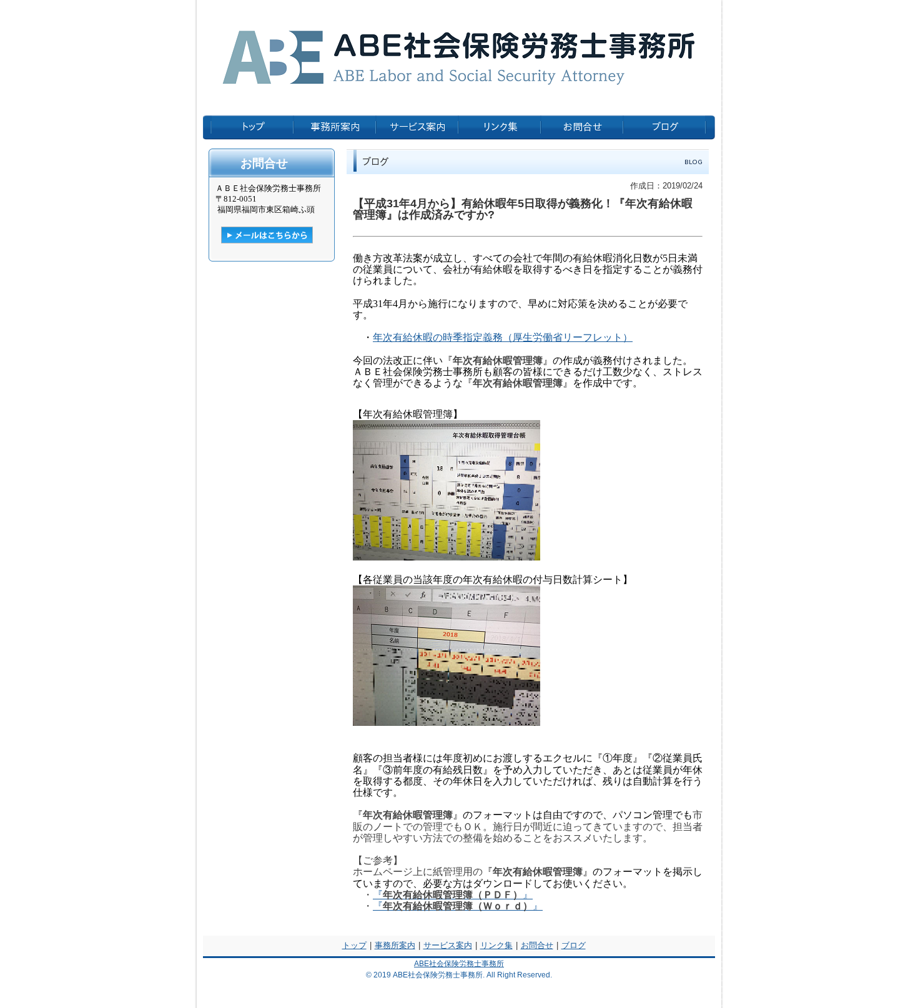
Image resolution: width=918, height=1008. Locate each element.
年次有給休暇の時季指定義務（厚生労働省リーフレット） (503, 337)
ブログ (573, 945)
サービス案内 (447, 945)
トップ (354, 945)
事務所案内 (395, 945)
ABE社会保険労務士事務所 (459, 963)
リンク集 (496, 945)
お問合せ (537, 945)
